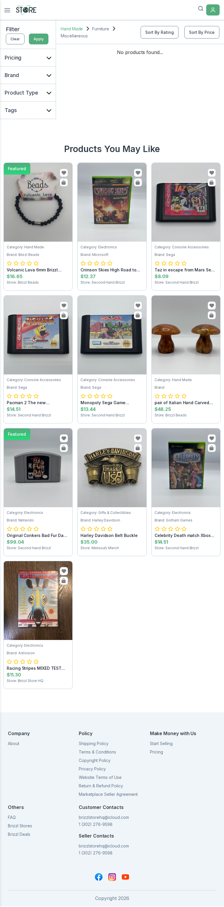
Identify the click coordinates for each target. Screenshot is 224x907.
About (13, 743)
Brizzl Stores (20, 825)
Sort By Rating (159, 32)
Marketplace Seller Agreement (108, 794)
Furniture (100, 28)
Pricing (156, 751)
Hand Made (72, 28)
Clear (15, 39)
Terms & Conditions (97, 751)
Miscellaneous (74, 35)
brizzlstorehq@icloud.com (104, 817)
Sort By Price (202, 32)
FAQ (12, 817)
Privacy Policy (92, 768)
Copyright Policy (95, 760)
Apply (39, 39)
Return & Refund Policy (101, 785)
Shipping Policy (93, 743)
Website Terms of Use (100, 777)
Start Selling (161, 743)
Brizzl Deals (19, 834)
